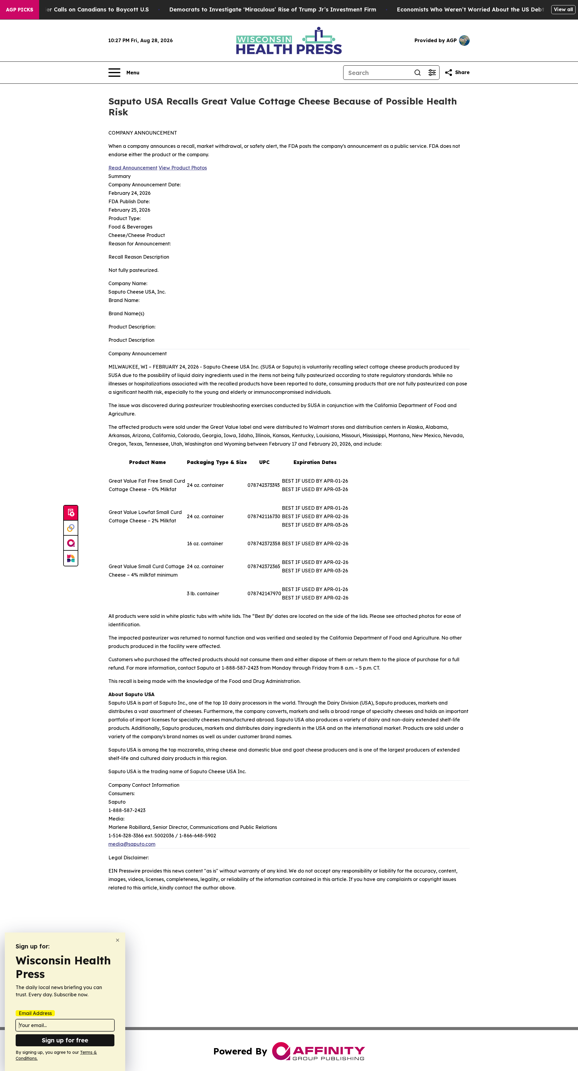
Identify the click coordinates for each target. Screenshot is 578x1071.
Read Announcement (132, 168)
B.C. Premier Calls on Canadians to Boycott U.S (84, 9)
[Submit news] (71, 513)
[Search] (417, 72)
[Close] (117, 940)
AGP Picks (19, 10)
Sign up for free (65, 1040)
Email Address (35, 1013)
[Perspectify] (71, 528)
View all (563, 9)
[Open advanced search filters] (432, 72)
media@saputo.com (131, 844)
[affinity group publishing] (71, 543)
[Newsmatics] (71, 558)
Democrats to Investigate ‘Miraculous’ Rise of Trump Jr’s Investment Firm (272, 9)
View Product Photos (183, 168)
